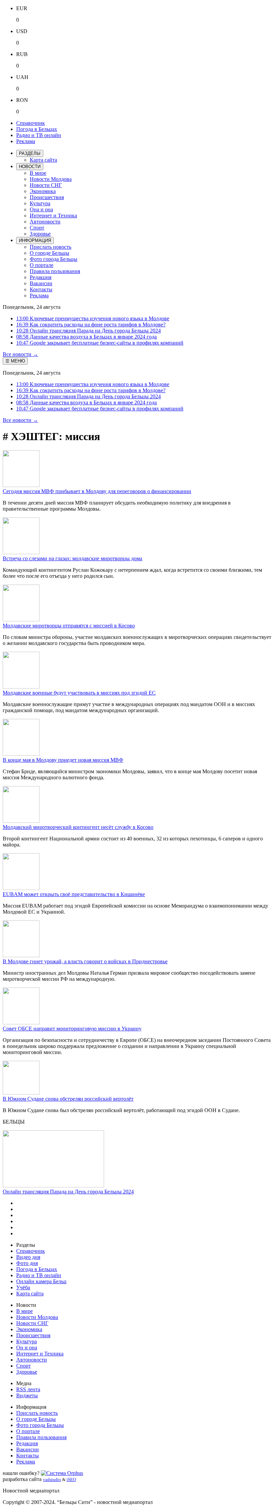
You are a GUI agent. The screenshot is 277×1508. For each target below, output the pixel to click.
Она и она (41, 209)
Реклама (25, 141)
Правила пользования (55, 271)
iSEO (71, 1479)
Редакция (40, 277)
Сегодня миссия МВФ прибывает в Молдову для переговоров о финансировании (97, 491)
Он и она (26, 1347)
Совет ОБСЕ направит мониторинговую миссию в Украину (72, 1028)
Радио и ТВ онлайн (38, 135)
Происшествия (47, 197)
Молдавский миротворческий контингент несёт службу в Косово (78, 827)
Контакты (41, 289)
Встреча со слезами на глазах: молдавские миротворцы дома (72, 558)
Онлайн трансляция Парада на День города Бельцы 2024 (68, 1191)
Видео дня (28, 1257)
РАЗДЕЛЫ (30, 153)
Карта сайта (43, 160)
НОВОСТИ (30, 166)
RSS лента (28, 1389)
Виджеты (27, 1395)
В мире (38, 173)
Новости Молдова (51, 179)
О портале (41, 265)
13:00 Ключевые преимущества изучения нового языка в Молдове (92, 318)
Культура (40, 203)
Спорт (37, 228)
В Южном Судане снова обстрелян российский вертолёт (68, 1099)
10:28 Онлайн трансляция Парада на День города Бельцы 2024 (88, 330)
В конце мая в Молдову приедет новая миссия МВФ (63, 760)
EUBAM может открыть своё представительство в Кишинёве (74, 894)
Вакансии (41, 283)
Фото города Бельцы (53, 259)
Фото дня (27, 1263)
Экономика (43, 191)
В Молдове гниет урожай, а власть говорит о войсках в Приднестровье (85, 961)
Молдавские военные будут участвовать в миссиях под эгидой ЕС (79, 693)
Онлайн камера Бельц (41, 1281)
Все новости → (20, 354)
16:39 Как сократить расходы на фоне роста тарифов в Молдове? (91, 324)
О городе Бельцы (49, 253)
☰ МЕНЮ (15, 360)
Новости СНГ (46, 185)
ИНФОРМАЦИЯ (35, 240)
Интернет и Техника (53, 215)
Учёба (23, 1287)
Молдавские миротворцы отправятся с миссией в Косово (69, 625)
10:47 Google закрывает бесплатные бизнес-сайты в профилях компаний (99, 343)
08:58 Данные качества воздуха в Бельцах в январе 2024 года (86, 337)
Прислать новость (50, 247)
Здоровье (40, 234)
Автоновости (45, 221)
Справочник (30, 123)
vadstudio (52, 1479)
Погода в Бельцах (36, 129)
